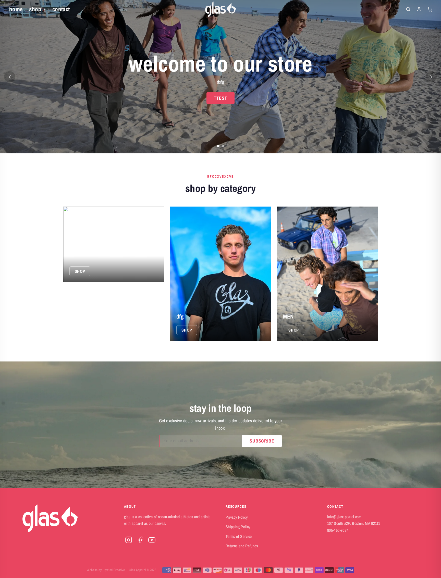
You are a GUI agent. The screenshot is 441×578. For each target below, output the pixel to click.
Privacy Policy (237, 517)
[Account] (419, 9)
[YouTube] (151, 540)
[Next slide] (431, 76)
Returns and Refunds (242, 546)
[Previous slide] (9, 76)
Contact (61, 9)
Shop (35, 9)
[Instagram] (128, 540)
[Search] (408, 9)
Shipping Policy (238, 526)
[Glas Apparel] (220, 9)
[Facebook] (140, 540)
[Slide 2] (223, 146)
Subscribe (262, 441)
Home (15, 9)
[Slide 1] (218, 146)
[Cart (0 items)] (430, 9)
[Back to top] (427, 569)
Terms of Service (239, 536)
